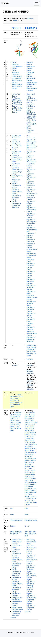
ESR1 (34, 433)
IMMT (32, 454)
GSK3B (32, 441)
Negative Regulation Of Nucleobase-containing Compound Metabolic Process (31, 586)
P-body (14, 62)
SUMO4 (27, 492)
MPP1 (32, 462)
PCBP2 (27, 472)
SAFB (31, 482)
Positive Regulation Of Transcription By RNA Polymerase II (32, 230)
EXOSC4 (27, 435)
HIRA (26, 447)
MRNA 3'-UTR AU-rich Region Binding (31, 120)
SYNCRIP (13, 429)
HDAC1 (34, 445)
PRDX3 (31, 476)
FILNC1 (27, 437)
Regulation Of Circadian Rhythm (31, 204)
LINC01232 (28, 458)
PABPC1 (13, 423)
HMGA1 (30, 447)
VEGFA (27, 502)
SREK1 (33, 490)
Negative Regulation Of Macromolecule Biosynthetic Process (31, 598)
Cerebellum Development (31, 185)
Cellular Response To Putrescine (31, 327)
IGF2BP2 (28, 452)
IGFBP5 (16, 401)
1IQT (34, 532)
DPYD (21, 397)
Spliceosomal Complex (16, 595)
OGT (26, 468)
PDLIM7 (27, 474)
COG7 (27, 425)
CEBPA (18, 415)
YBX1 (35, 502)
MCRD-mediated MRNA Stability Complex (17, 86)
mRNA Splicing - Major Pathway (32, 346)
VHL (31, 502)
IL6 (32, 452)
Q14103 (27, 526)
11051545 (30, 18)
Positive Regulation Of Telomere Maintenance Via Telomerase (32, 192)
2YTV (20, 532)
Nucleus (29, 64)
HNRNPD (31, 28)
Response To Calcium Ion (31, 241)
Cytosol (14, 68)
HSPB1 (27, 451)
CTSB (32, 427)
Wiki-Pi (5, 3)
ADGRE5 (32, 415)
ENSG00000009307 (16, 520)
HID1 (16, 419)
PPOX (27, 476)
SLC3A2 (33, 488)
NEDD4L (27, 466)
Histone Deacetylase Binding (30, 130)
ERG (30, 433)
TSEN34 (28, 498)
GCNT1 (17, 399)
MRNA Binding (16, 100)
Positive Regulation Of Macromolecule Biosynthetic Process (31, 162)
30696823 (30, 365)
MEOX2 (27, 462)
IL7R (34, 452)
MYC (30, 464)
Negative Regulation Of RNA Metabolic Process (31, 575)
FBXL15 (33, 435)
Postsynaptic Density (31, 73)
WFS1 (12, 407)
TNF (26, 494)
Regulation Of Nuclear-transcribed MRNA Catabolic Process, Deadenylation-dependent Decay (17, 585)
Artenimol (30, 359)
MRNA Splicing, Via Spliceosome (17, 609)
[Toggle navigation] (37, 3)
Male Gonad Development (16, 143)
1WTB (27, 534)
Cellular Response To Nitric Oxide (31, 279)
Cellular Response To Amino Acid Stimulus (31, 264)
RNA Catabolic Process (31, 149)
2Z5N (34, 534)
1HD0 (26, 532)
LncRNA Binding (17, 108)
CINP (35, 423)
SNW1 (12, 427)
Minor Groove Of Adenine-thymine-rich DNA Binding (32, 103)
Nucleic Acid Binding (16, 95)
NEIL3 (18, 421)
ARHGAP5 (18, 413)
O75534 (12, 526)
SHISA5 (30, 486)
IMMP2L (27, 454)
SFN (26, 486)
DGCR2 (31, 429)
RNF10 (18, 425)
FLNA (31, 437)
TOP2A (27, 496)
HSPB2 (32, 451)
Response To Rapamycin (31, 308)
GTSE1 (32, 443)
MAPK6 (33, 460)
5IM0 (26, 536)
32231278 (30, 389)
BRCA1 (31, 419)
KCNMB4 (13, 403)
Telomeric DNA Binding (31, 125)
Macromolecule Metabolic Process (17, 604)
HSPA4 (34, 449)
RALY (31, 480)
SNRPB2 (17, 405)
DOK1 (16, 397)
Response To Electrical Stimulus (31, 245)
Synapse (29, 76)
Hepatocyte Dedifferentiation (32, 332)
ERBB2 (12, 417)
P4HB (30, 468)
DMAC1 (32, 431)
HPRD (15, 21)
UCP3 (26, 500)
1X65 (16, 532)
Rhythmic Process (30, 237)
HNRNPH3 (28, 449)
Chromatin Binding (30, 109)
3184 (26, 508)
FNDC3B (27, 439)
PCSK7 (18, 423)
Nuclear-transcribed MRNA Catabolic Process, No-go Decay (17, 170)
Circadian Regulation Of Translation (31, 285)
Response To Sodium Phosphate (31, 321)
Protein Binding (17, 102)
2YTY (16, 534)
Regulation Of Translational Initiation (16, 138)
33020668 (30, 373)
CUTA (26, 429)
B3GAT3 (31, 417)
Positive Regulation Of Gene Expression (31, 171)
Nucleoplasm (31, 66)
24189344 (15, 365)
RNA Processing (32, 146)
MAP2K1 (27, 460)
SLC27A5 (28, 488)
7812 (11, 508)
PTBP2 (33, 478)
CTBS (12, 397)
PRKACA (28, 478)
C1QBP (27, 421)
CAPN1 (32, 421)
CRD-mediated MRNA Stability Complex (17, 80)
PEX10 (32, 474)
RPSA (27, 482)
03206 (26, 514)
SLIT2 (12, 405)
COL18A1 (32, 425)
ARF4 (26, 417)
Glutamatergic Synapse (31, 79)
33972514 (30, 381)
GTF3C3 (27, 443)
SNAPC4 (27, 490)
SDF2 (35, 482)
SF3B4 (33, 484)
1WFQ (12, 532)
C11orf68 (13, 415)
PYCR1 (27, 480)
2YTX (12, 534)
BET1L (27, 419)
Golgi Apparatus (17, 66)
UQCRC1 (32, 500)
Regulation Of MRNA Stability (31, 209)
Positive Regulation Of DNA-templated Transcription (31, 221)
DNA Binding (31, 98)
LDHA (30, 456)
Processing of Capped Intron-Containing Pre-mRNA (31, 352)
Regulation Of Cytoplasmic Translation (16, 613)
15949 (12, 514)
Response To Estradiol (31, 199)
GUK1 (26, 445)
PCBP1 (33, 470)
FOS (32, 439)
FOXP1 (12, 419)
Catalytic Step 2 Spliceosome (17, 599)
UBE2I (34, 498)
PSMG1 (12, 425)
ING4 (26, 456)
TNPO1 (30, 494)
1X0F (30, 534)
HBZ (30, 445)
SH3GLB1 (19, 403)
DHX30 (27, 431)
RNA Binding (16, 98)
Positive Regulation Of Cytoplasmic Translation (16, 205)
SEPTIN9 (28, 484)
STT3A (17, 427)
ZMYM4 (27, 504)
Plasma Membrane (15, 71)
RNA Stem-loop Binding (17, 105)
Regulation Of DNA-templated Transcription (31, 142)
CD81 (26, 423)
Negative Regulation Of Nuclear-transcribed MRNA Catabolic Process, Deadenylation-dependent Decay (17, 192)
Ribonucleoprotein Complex (32, 89)
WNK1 (12, 431)
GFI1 (11, 401)
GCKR (12, 399)
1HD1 (30, 532)
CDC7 (19, 395)
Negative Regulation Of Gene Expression (31, 179)
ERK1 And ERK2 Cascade (17, 157)
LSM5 (34, 458)
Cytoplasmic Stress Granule (17, 75)
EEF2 (26, 433)
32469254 (30, 371)
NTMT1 (33, 466)
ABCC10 (32, 413)
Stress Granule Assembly (17, 147)
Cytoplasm (15, 64)
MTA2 (26, 464)
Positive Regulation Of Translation (16, 152)
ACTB (26, 415)
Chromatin (30, 62)
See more (13, 617)
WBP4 (19, 429)
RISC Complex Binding (16, 111)
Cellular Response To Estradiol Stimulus (31, 272)
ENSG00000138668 (31, 520)
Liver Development (31, 137)
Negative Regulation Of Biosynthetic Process (31, 607)
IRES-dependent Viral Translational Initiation (17, 179)
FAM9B (17, 417)
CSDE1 (16, 28)
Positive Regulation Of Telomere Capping (31, 314)
